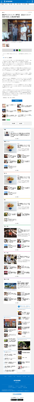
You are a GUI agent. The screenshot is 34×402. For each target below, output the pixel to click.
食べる (3, 12)
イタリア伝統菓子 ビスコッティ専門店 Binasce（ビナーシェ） (25, 116)
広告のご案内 (25, 387)
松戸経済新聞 (8, 1)
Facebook (27, 1)
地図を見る (17, 100)
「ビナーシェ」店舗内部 (8, 57)
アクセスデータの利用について (12, 387)
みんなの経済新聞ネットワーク (17, 394)
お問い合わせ (20, 387)
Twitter (29, 1)
